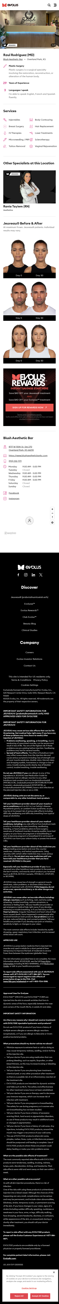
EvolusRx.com (9, 1259)
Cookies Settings (29, 685)
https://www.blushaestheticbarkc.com (28, 456)
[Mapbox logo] (10, 533)
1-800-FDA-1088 (40, 982)
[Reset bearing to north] (52, 517)
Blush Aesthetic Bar (13, 59)
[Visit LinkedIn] (33, 574)
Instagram (14, 499)
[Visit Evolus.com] (10, 5)
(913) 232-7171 (15, 461)
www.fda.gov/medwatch (14, 982)
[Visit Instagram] (25, 574)
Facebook (14, 493)
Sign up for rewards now (27, 407)
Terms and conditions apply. (29, 415)
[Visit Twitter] (41, 575)
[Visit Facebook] (18, 574)
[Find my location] (52, 523)
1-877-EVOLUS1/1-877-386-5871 (27, 974)
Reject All (19, 1296)
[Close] (54, 1272)
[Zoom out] (52, 513)
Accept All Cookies (40, 1296)
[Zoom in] (52, 509)
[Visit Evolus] (29, 567)
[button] (29, 29)
